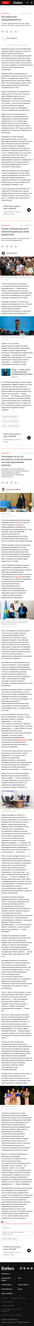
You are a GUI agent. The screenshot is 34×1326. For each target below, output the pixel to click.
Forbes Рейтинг (23, 1285)
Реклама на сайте (7, 1302)
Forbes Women (6, 1289)
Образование (5, 13)
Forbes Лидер (6, 1285)
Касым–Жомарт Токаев (10, 426)
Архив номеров (7, 1293)
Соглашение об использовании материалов (11, 1310)
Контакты (4, 1298)
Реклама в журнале (7, 1305)
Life (19, 1278)
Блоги (20, 1289)
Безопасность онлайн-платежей (11, 1315)
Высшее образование (9, 1239)
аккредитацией (21, 740)
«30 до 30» (5, 1227)
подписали (17, 577)
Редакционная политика (19, 1298)
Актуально (5, 1274)
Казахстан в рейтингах (10, 421)
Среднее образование (9, 416)
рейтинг (19, 522)
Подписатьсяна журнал (6, 2)
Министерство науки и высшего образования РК (13, 1233)
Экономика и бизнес (6, 1279)
